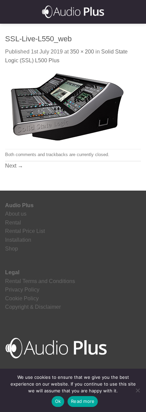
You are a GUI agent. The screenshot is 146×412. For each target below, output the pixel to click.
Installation (18, 240)
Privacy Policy (22, 289)
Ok (58, 401)
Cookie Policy (22, 298)
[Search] (138, 11)
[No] (137, 392)
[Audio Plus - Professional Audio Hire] (73, 12)
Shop (11, 249)
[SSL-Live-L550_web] (64, 106)
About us (15, 214)
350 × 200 (82, 52)
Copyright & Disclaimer (33, 307)
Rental (13, 222)
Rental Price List (25, 231)
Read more (82, 401)
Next (14, 166)
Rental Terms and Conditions (40, 281)
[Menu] (9, 11)
